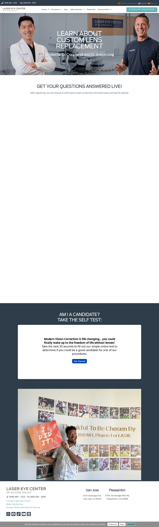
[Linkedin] (29, 514)
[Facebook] (13, 514)
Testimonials (91, 9)
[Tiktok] (19, 514)
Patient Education (76, 9)
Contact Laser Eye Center (18, 501)
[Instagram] (8, 514)
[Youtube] (24, 514)
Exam (66, 9)
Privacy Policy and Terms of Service (23, 507)
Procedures (55, 9)
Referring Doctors (14, 504)
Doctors (44, 9)
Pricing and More (103, 9)
